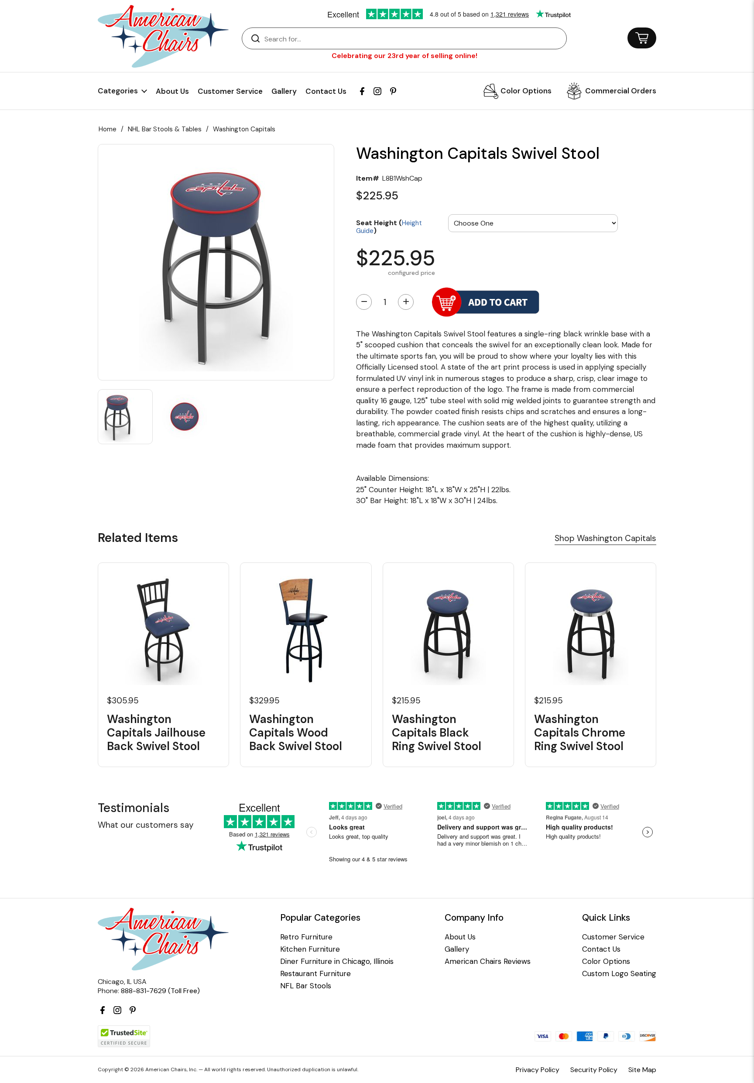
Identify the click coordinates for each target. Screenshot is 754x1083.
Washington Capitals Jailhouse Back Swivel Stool (156, 733)
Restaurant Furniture (315, 973)
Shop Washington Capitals (605, 538)
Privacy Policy (537, 1069)
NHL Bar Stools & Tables (165, 129)
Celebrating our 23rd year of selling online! (404, 55)
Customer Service (230, 91)
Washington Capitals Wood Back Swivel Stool (295, 733)
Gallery (284, 91)
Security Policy (593, 1069)
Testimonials (133, 808)
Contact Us (325, 91)
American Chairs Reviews (488, 961)
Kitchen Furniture (310, 949)
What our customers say (146, 824)
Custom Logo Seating (619, 973)
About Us (172, 91)
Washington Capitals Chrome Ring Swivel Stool (579, 733)
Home (108, 129)
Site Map (642, 1069)
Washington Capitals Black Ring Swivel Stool (436, 733)
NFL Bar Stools (305, 986)
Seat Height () (389, 226)
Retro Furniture (306, 937)
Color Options (526, 91)
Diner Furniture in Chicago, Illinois (337, 961)
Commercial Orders (620, 91)
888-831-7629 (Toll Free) (160, 990)
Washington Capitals (244, 129)
